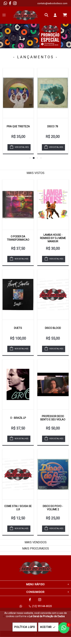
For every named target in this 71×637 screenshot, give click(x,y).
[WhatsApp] (5, 3)
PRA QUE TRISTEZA (18, 126)
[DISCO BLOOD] (53, 294)
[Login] (56, 15)
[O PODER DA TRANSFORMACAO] (18, 205)
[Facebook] (10, 3)
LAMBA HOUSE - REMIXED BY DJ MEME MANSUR (53, 238)
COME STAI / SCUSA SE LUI (18, 508)
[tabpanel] (35, 36)
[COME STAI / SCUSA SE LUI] (18, 474)
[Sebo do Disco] (25, 15)
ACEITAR (46, 627)
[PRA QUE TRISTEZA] (18, 93)
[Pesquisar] (47, 15)
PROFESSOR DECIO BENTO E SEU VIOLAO (52, 418)
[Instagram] (15, 3)
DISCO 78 (52, 126)
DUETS (18, 327)
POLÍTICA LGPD (24, 627)
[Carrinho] (64, 15)
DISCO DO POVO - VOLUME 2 (53, 508)
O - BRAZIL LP (18, 417)
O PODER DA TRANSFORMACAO (18, 238)
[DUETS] (18, 294)
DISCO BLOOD (53, 327)
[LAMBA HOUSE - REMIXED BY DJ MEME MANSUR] (53, 205)
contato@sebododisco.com (52, 3)
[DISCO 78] (52, 93)
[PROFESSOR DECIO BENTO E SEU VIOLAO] (53, 384)
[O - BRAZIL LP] (18, 384)
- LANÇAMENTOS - (35, 57)
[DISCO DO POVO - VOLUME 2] (53, 474)
